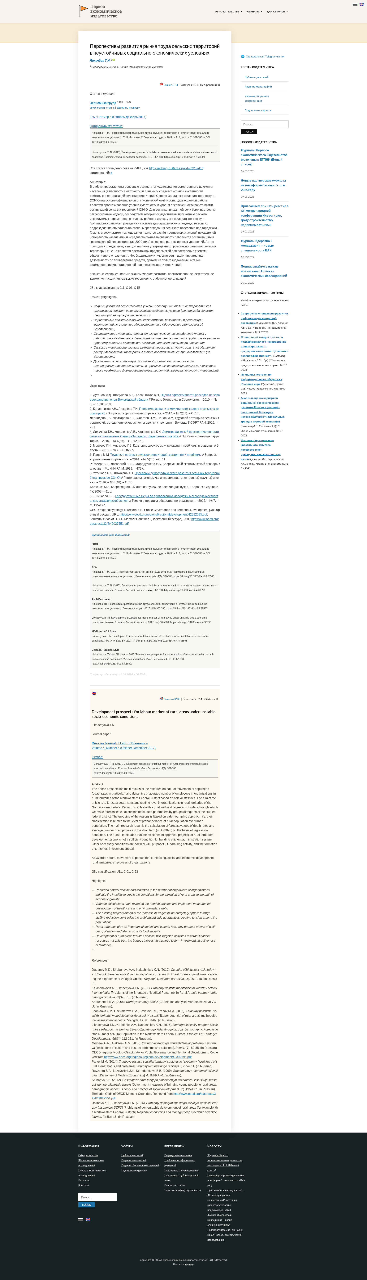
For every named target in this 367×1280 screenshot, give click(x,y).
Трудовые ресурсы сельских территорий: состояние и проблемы (155, 454)
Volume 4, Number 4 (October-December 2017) (124, 748)
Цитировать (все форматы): (111, 535)
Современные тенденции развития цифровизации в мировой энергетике (264, 318)
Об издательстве (227, 11)
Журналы (253, 11)
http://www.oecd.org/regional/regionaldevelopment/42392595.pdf (163, 514)
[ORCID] (113, 60)
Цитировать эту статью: (106, 126)
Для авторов (276, 11)
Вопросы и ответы (174, 1185)
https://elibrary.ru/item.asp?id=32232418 (176, 168)
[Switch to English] (362, 3)
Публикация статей (256, 77)
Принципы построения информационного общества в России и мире (261, 379)
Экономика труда (103, 103)
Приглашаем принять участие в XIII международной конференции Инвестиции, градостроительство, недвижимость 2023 (265, 215)
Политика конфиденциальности (182, 1190)
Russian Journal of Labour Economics (120, 743)
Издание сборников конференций (140, 1165)
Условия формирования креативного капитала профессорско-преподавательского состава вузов (261, 450)
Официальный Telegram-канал (264, 56)
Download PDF (172, 699)
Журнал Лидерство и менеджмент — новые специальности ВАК (257, 245)
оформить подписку (128, 107)
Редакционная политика (178, 1155)
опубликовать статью (102, 107)
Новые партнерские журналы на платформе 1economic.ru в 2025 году (263, 185)
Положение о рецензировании (181, 1170)
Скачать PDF (171, 84)
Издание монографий (258, 86)
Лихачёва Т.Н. (100, 60)
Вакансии (83, 1180)
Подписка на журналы (258, 110)
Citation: (97, 757)
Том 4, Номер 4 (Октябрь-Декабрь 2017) (118, 117)
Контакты (83, 1185)
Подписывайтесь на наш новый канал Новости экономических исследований (264, 270)
